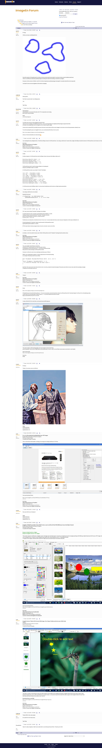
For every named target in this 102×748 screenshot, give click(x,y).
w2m (17, 139)
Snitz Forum (54, 745)
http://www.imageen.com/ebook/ (32, 146)
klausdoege (18, 109)
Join (72, 11)
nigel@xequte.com (26, 429)
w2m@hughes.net (28, 145)
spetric (17, 31)
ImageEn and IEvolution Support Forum (29, 23)
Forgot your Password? (63, 17)
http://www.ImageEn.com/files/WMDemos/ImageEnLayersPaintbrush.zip (38, 606)
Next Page (83, 26)
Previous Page (77, 26)
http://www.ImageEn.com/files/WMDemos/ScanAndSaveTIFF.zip (36, 497)
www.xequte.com (26, 428)
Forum (74, 2)
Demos (66, 2)
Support (79, 2)
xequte (17, 364)
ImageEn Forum (27, 10)
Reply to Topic (72, 22)
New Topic (65, 22)
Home (56, 2)
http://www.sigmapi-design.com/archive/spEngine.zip (33, 132)
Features (61, 2)
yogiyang (18, 94)
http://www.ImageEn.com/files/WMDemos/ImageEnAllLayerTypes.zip (37, 699)
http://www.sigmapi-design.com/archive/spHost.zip (33, 352)
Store (70, 2)
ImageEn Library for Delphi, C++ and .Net (28, 21)
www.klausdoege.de (27, 116)
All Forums (21, 20)
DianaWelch (18, 725)
